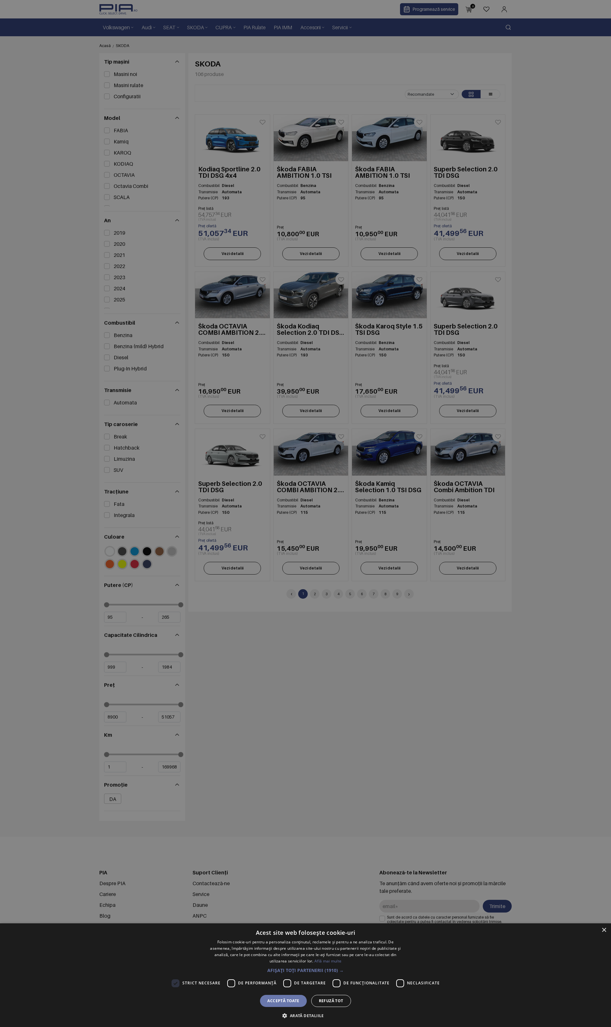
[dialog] (305, 975)
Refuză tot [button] (331, 1000)
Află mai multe (327, 961)
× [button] (603, 930)
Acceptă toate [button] (283, 1000)
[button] (305, 970)
